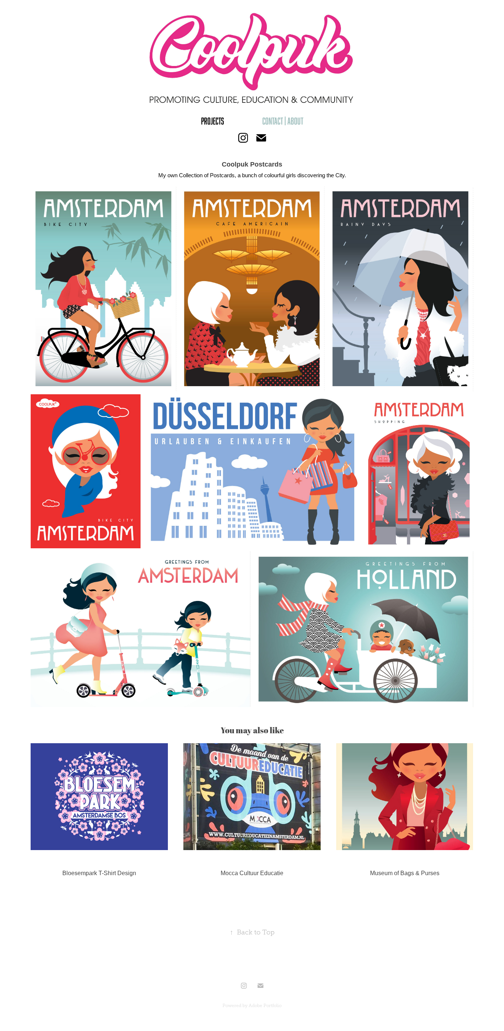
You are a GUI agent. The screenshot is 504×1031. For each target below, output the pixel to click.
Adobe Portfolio (265, 1005)
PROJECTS (212, 121)
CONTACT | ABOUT (282, 121)
